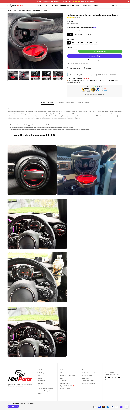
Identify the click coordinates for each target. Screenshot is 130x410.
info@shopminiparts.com (112, 374)
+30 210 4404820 (109, 372)
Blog (61, 378)
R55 (69, 43)
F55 (15, 10)
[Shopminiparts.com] (15, 5)
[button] (120, 5)
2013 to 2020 (78, 35)
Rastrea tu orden (65, 388)
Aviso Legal (85, 378)
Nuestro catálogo (50, 5)
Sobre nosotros (64, 373)
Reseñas (96, 5)
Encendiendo (41, 380)
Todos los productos (43, 373)
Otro (38, 386)
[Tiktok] (105, 379)
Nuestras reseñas (65, 383)
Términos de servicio (88, 380)
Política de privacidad (88, 373)
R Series (70, 35)
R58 (82, 43)
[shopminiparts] (105, 377)
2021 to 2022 (88, 35)
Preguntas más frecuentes (69, 5)
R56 (73, 43)
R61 (96, 43)
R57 (78, 43)
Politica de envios (87, 375)
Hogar (38, 5)
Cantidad (69, 47)
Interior (39, 378)
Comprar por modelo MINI (45, 388)
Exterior (39, 375)
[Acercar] (60, 16)
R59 (87, 43)
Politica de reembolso (88, 383)
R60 (91, 43)
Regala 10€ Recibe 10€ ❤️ (67, 386)
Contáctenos (86, 5)
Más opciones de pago (94, 60)
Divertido (40, 383)
